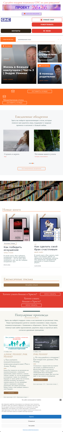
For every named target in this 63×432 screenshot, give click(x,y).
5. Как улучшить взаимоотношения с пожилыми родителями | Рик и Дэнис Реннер (17, 362)
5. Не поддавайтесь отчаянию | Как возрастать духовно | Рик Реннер (46, 359)
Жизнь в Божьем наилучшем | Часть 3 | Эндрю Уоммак (18, 70)
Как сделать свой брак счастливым (46, 248)
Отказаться (31, 421)
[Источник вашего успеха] (47, 131)
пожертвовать (47, 24)
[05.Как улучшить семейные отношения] (17, 336)
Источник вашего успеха (45, 154)
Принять (31, 416)
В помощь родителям (47, 75)
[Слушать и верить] (16, 131)
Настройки (32, 425)
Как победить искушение (13, 248)
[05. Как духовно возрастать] (46, 336)
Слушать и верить (11, 154)
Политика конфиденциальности (31, 429)
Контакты (16, 31)
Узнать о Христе (23, 39)
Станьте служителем (47, 53)
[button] (60, 400)
